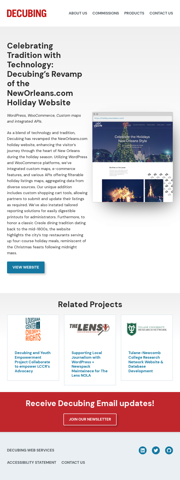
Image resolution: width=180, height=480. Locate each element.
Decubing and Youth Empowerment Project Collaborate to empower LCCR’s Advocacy (33, 362)
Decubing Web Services (30, 450)
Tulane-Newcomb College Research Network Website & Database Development (145, 362)
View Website (26, 267)
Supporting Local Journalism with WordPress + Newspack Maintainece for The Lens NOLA (90, 364)
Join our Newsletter (90, 419)
